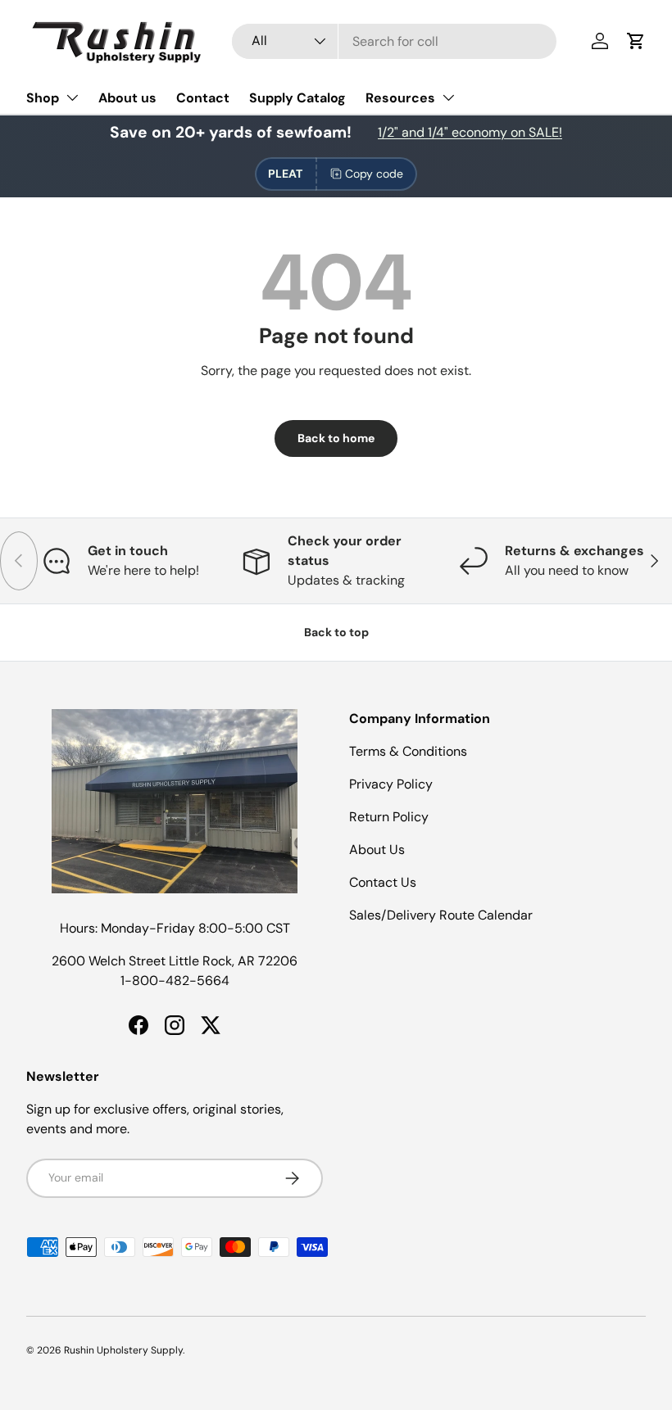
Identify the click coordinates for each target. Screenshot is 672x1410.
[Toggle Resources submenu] (448, 97)
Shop (42, 97)
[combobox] (394, 41)
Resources (400, 97)
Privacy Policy (391, 784)
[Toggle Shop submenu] (72, 97)
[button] (636, 41)
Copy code (374, 173)
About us (127, 97)
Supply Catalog (297, 97)
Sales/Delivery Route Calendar (441, 915)
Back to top (336, 632)
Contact (202, 97)
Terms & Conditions (408, 751)
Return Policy (389, 816)
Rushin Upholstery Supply (123, 1350)
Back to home (336, 438)
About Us (377, 849)
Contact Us (382, 882)
